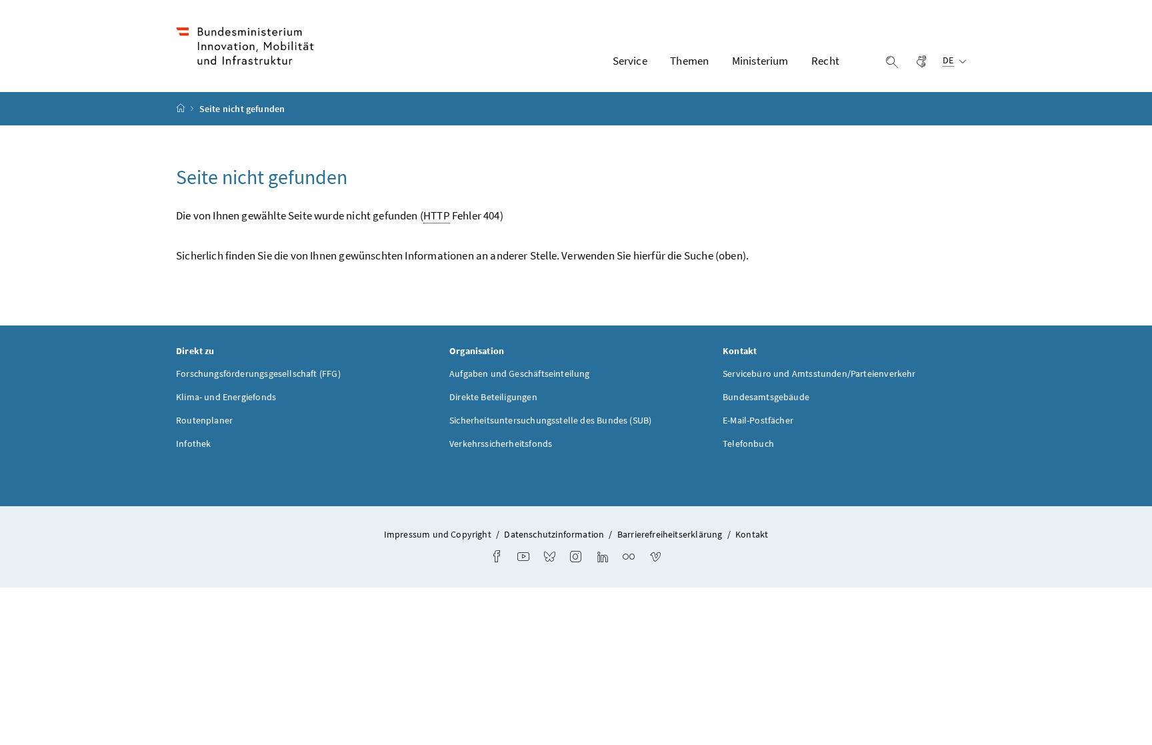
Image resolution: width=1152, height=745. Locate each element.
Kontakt (751, 534)
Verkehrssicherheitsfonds (500, 444)
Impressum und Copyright (437, 534)
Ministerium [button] (760, 60)
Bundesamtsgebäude (766, 397)
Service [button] (630, 60)
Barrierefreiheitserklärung (670, 534)
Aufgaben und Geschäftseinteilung (519, 373)
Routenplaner (204, 420)
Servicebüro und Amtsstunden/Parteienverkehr (819, 373)
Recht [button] (825, 60)
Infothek (193, 444)
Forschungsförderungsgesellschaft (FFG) (258, 373)
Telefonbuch (748, 444)
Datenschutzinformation (554, 534)
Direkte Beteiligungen (493, 397)
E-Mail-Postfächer (758, 420)
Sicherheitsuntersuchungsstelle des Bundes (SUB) (550, 420)
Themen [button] (689, 60)
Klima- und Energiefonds (226, 397)
